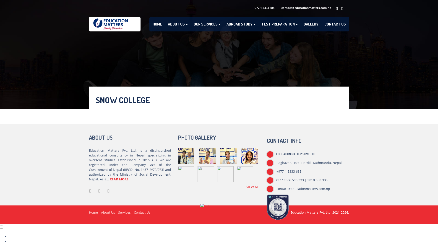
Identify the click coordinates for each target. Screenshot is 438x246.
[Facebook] (336, 9)
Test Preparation (278, 24)
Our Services (206, 24)
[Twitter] (341, 9)
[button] (206, 208)
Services (124, 212)
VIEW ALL (253, 187)
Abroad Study (240, 24)
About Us (176, 24)
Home (157, 24)
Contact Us (335, 24)
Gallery (311, 24)
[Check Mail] (346, 9)
